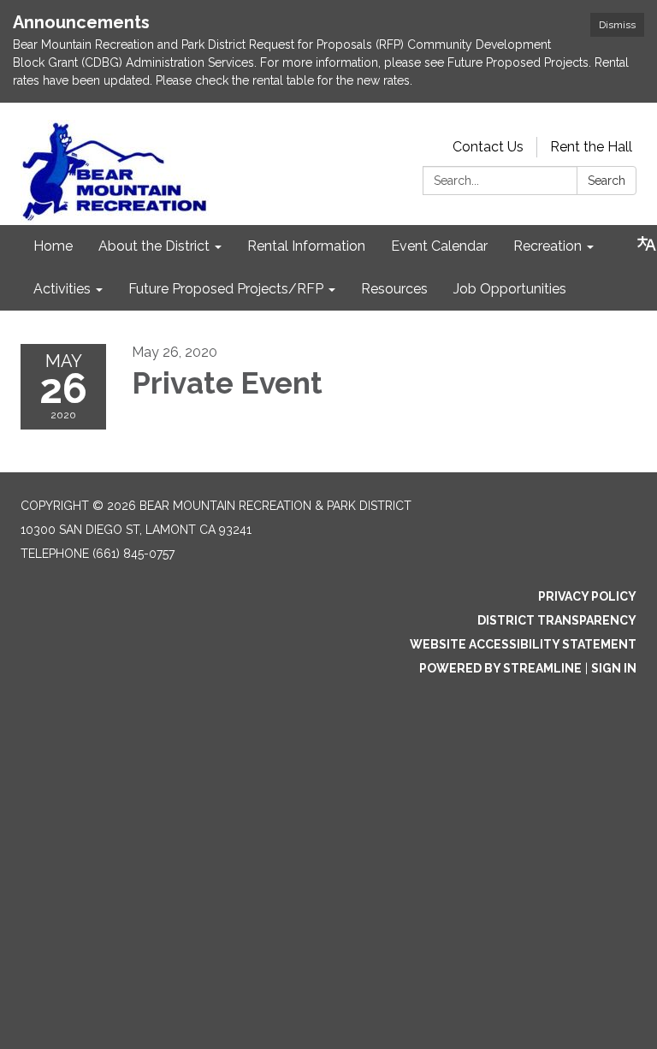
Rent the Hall (591, 147)
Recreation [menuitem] (547, 246)
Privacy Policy (587, 596)
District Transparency (556, 620)
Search (606, 180)
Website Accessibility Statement (523, 644)
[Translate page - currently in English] (646, 244)
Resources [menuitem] (394, 289)
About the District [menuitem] (154, 246)
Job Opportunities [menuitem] (509, 289)
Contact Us (488, 147)
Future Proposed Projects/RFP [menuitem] (225, 289)
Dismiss (617, 25)
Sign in (613, 668)
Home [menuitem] (53, 246)
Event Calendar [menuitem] (439, 246)
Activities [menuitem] (62, 289)
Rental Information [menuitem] (306, 246)
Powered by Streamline (500, 668)
